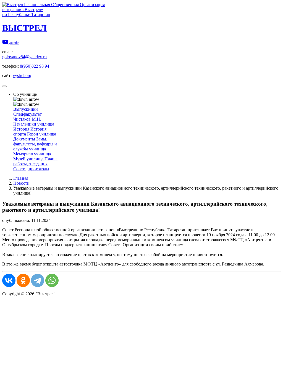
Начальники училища (33, 124)
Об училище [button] (25, 94)
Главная (20, 178)
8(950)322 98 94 (34, 66)
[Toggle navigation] (4, 86)
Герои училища (41, 134)
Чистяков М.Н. (27, 119)
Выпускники (25, 109)
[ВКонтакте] (8, 280)
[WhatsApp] (52, 280)
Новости (21, 183)
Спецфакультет (27, 114)
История (21, 129)
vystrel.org (22, 75)
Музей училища (28, 158)
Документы (24, 139)
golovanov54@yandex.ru (24, 56)
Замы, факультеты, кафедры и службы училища (35, 144)
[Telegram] (37, 280)
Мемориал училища (32, 154)
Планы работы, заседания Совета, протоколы (35, 163)
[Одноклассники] (23, 280)
